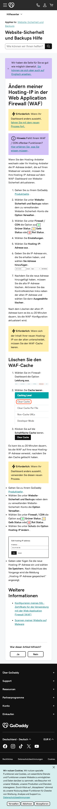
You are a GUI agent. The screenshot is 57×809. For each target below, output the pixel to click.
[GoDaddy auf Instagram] (13, 748)
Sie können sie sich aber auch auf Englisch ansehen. (27, 70)
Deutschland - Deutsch (15, 739)
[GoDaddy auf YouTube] (36, 748)
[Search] (48, 46)
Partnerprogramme (13, 697)
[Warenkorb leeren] (51, 5)
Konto (6, 705)
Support (7, 681)
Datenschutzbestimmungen (30, 759)
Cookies (51, 759)
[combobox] (25, 46)
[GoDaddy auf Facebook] (5, 748)
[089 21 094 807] (38, 5)
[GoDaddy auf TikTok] (20, 748)
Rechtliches (8, 759)
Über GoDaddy (11, 672)
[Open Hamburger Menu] (4, 5)
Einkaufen (8, 714)
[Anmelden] (45, 5)
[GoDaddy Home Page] (16, 725)
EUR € (47, 739)
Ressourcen (9, 689)
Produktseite (22, 194)
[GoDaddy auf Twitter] (28, 748)
